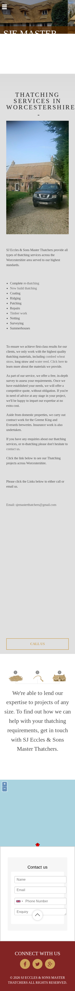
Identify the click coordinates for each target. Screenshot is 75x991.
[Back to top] (37, 915)
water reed (42, 361)
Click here (57, 361)
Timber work (18, 313)
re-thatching (31, 283)
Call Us (37, 644)
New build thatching (23, 288)
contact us (12, 449)
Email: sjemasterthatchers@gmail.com (31, 505)
